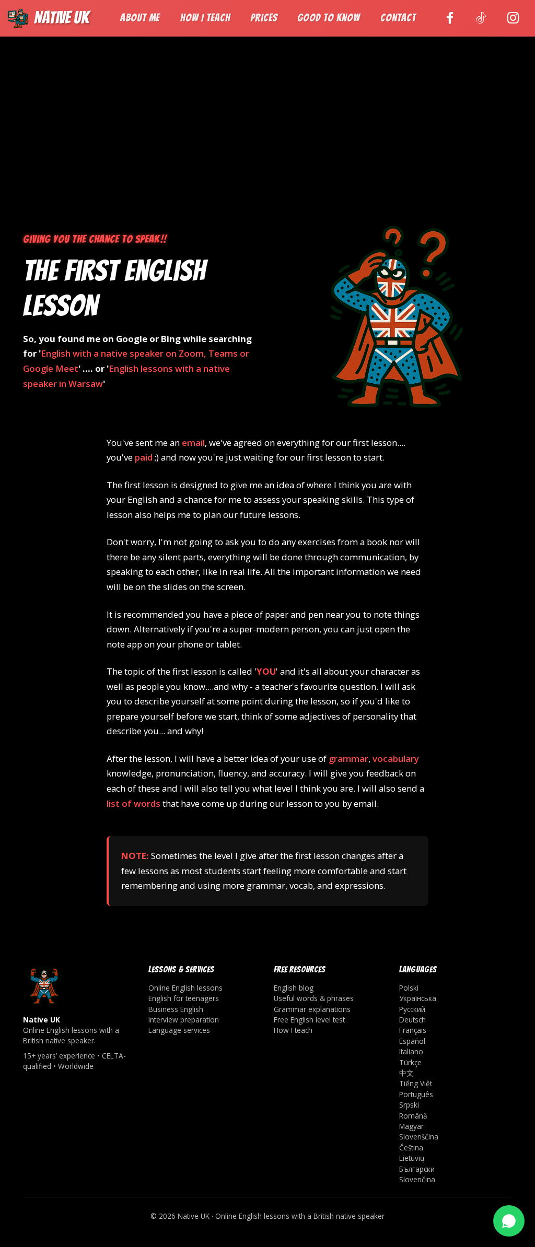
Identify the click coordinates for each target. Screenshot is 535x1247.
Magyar (411, 1126)
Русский (412, 1009)
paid (144, 457)
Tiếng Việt (415, 1083)
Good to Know (328, 17)
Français (412, 1030)
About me (140, 17)
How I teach (205, 17)
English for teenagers (183, 998)
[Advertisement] (267, 141)
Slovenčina (417, 1179)
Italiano (411, 1051)
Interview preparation (183, 1020)
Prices (263, 17)
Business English (175, 1009)
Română (413, 1116)
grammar (348, 758)
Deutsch (412, 1020)
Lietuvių (411, 1158)
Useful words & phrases (314, 998)
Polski (408, 988)
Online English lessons (185, 988)
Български (417, 1169)
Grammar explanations (312, 1009)
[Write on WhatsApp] (509, 1221)
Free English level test (309, 1020)
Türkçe (410, 1062)
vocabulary (396, 758)
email (193, 443)
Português (416, 1094)
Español (412, 1041)
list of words (133, 803)
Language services (179, 1030)
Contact (398, 17)
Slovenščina (418, 1137)
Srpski (409, 1105)
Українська (417, 998)
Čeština (411, 1147)
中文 (406, 1073)
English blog (293, 988)
